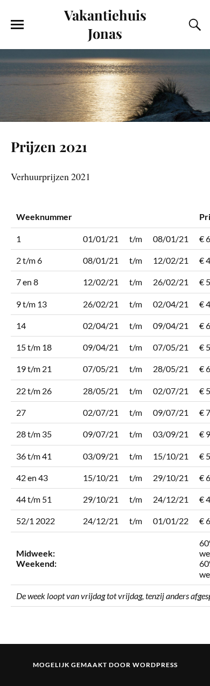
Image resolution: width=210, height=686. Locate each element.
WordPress (155, 665)
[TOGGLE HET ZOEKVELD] (193, 24)
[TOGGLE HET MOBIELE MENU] (17, 24)
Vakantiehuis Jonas (105, 23)
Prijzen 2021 (49, 146)
